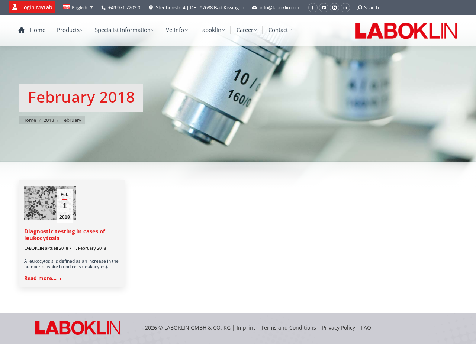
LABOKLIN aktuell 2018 (46, 248)
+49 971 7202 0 (124, 7)
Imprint (246, 327)
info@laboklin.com (280, 7)
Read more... (40, 278)
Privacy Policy (338, 327)
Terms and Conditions (289, 327)
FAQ (366, 327)
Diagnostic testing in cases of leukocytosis (64, 234)
